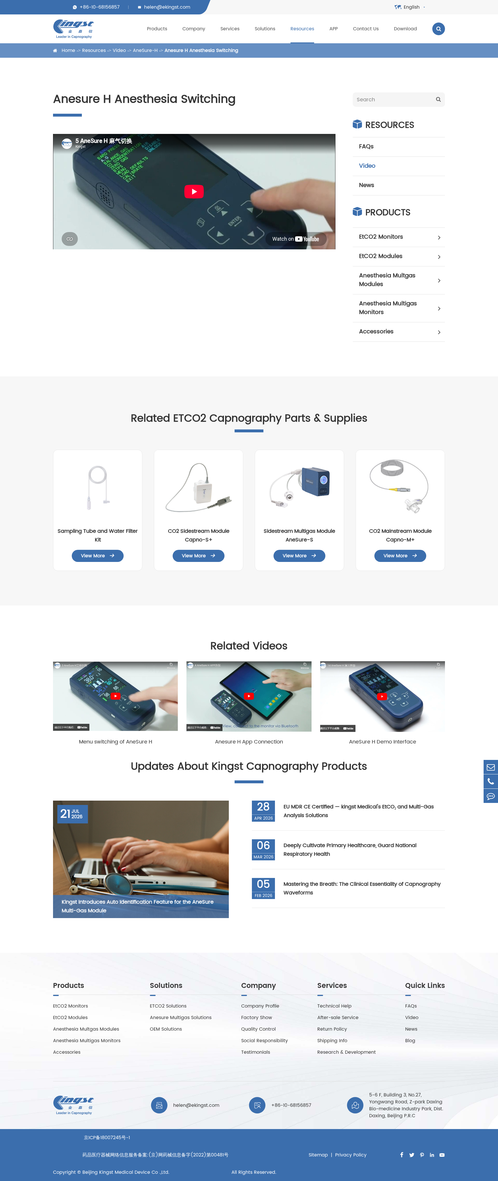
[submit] (438, 99)
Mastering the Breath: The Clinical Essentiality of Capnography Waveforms (362, 888)
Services (229, 29)
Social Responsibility (264, 1040)
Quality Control (258, 1029)
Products (157, 29)
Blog (410, 1040)
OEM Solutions (166, 1029)
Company (193, 29)
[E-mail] (491, 767)
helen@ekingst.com (167, 7)
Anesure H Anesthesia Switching (201, 50)
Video (119, 50)
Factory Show (256, 1017)
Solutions (265, 29)
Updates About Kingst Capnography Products (249, 766)
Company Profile (260, 1006)
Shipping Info (332, 1040)
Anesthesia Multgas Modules (387, 280)
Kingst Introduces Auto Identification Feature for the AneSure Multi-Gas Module (138, 906)
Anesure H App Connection (249, 742)
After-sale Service (338, 1017)
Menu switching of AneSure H (115, 742)
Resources (302, 29)
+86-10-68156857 (100, 7)
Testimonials (255, 1052)
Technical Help (334, 1006)
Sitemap (318, 1155)
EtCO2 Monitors (381, 237)
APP (333, 29)
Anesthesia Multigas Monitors (388, 308)
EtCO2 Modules (381, 256)
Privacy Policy (351, 1155)
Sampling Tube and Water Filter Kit (98, 535)
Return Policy (332, 1029)
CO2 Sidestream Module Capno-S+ (198, 535)
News (366, 185)
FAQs (366, 147)
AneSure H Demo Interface (382, 742)
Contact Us (366, 29)
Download (405, 29)
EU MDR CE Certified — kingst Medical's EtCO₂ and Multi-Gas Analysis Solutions (359, 811)
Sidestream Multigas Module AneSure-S (299, 535)
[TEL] (491, 781)
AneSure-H (145, 50)
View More (97, 556)
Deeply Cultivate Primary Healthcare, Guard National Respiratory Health (350, 849)
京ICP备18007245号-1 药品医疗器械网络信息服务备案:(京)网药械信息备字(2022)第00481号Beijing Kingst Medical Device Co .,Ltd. (155, 1155)
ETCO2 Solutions (168, 1006)
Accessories (376, 332)
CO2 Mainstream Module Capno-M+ (400, 535)
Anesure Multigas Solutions (181, 1017)
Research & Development (346, 1052)
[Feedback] (491, 796)
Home (68, 50)
